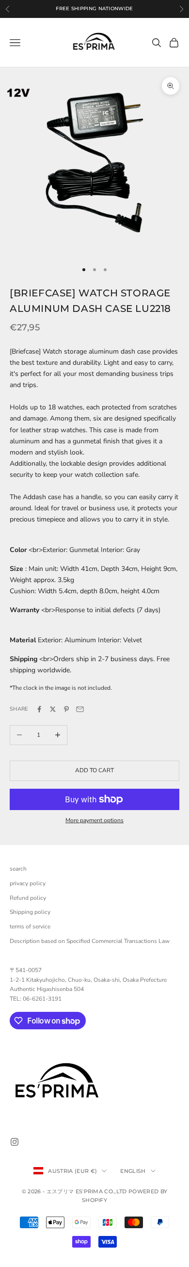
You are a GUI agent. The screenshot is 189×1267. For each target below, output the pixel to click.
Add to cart (94, 770)
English (132, 1171)
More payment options (94, 820)
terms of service (30, 926)
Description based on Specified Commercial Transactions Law (90, 941)
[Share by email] (80, 709)
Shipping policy (30, 912)
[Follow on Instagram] (14, 1142)
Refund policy (28, 898)
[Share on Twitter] (53, 709)
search (18, 869)
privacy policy (28, 883)
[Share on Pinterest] (66, 709)
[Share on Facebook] (39, 709)
